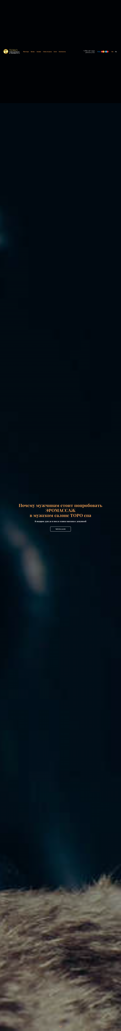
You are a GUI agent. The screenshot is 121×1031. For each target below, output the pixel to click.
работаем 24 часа (90, 52)
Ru (112, 51)
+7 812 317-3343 (89, 50)
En (116, 51)
